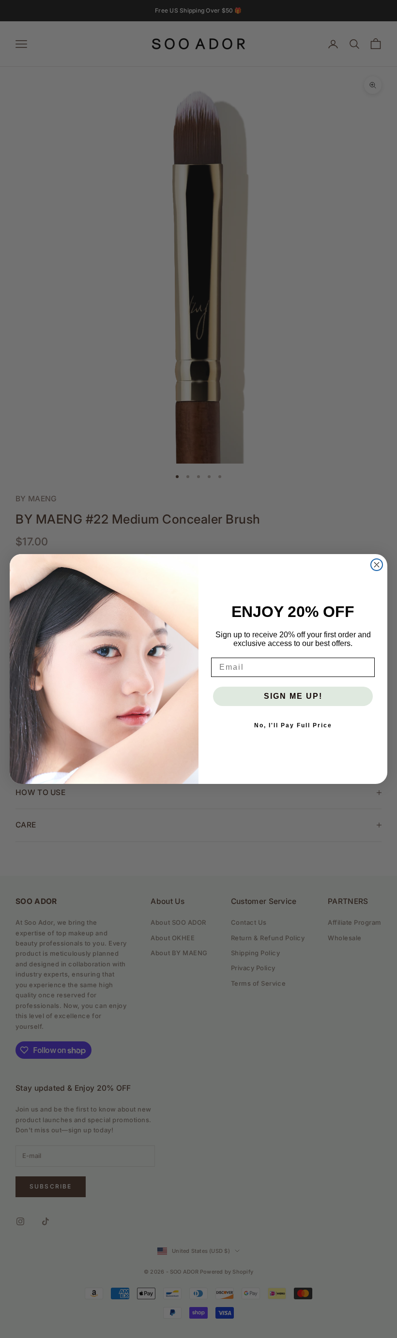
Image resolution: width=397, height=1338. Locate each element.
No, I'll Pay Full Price (293, 725)
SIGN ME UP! (293, 696)
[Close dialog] (376, 565)
